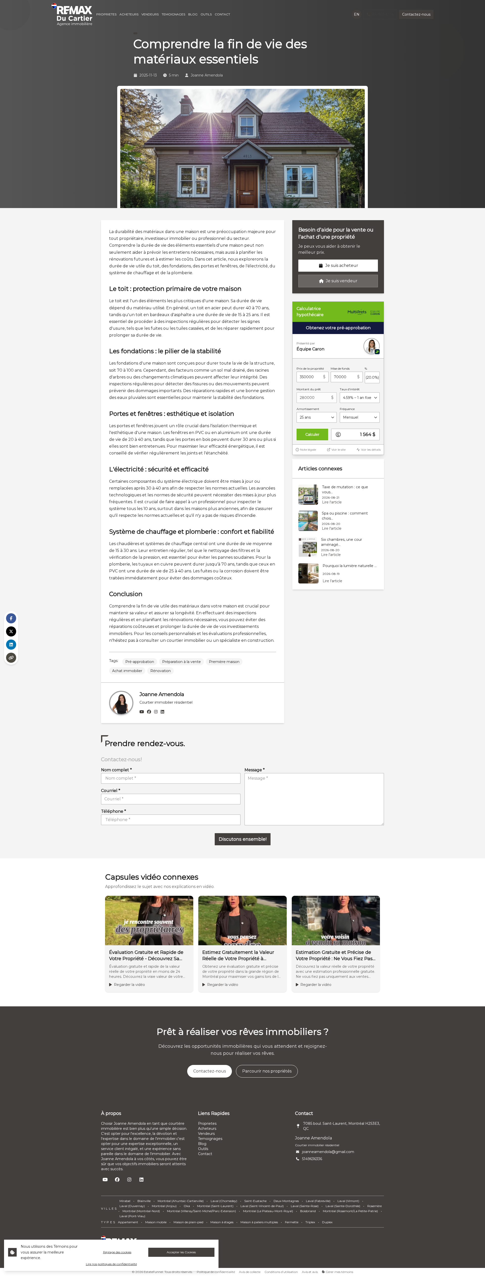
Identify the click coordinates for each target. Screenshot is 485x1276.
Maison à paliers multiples (259, 1222)
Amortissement (308, 409)
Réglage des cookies (117, 1252)
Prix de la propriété (310, 368)
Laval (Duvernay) (132, 1206)
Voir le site (338, 449)
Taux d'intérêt (350, 389)
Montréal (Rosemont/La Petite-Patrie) (350, 1211)
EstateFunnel (153, 1272)
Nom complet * (116, 770)
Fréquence (347, 409)
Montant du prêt (309, 389)
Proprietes (207, 1123)
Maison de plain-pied (188, 1222)
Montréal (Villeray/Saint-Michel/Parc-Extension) (201, 1211)
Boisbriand (308, 1211)
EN (356, 14)
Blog (202, 1143)
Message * (255, 770)
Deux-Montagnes (286, 1201)
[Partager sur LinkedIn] (11, 645)
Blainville (144, 1201)
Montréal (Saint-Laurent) (215, 1206)
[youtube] (141, 712)
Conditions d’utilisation (281, 1272)
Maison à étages (221, 1222)
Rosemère (374, 1206)
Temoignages (210, 1138)
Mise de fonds (340, 368)
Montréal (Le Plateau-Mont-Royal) (268, 1211)
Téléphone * (113, 811)
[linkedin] (162, 712)
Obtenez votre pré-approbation (338, 327)
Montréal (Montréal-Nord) (141, 1211)
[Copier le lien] (11, 658)
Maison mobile (155, 1222)
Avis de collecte (249, 1272)
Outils (203, 1148)
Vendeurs (206, 1133)
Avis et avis (310, 1272)
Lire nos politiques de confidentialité (111, 1264)
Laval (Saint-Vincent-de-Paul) (262, 1206)
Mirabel (124, 1201)
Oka (187, 1206)
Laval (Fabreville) (318, 1201)
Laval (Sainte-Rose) (305, 1206)
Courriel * (110, 790)
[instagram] (156, 712)
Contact (205, 1154)
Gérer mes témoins (339, 1272)
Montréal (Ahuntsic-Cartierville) (181, 1201)
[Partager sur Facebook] (11, 618)
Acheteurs (207, 1128)
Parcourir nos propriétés (267, 1071)
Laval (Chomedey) (224, 1201)
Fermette (291, 1222)
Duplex (327, 1222)
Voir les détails (371, 449)
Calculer (312, 434)
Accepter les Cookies (181, 1252)
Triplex (310, 1222)
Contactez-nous (416, 14)
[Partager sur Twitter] (11, 631)
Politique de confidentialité (216, 1272)
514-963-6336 (382, 14)
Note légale (308, 449)
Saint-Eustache (255, 1201)
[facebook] (149, 712)
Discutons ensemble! (242, 839)
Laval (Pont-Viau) (132, 1216)
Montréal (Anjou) (164, 1206)
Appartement (128, 1222)
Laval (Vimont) (348, 1201)
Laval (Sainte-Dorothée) (343, 1206)
